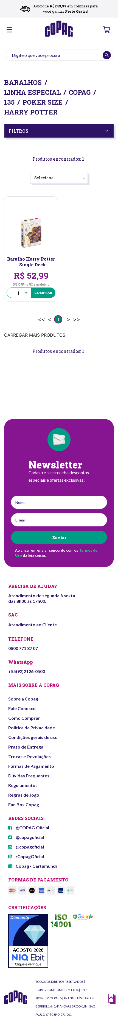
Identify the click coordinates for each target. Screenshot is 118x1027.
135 (9, 102)
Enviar (59, 537)
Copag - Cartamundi (36, 866)
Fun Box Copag (23, 804)
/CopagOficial (29, 856)
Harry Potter (31, 112)
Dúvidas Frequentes (28, 775)
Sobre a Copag (23, 698)
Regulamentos (23, 785)
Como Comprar (24, 718)
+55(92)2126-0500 (26, 671)
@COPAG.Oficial (32, 827)
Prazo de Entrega (25, 746)
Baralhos (23, 82)
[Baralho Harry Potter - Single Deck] (31, 232)
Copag (80, 92)
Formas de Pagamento (31, 766)
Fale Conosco (22, 708)
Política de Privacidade (31, 727)
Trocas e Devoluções (29, 756)
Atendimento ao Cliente (32, 624)
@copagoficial (29, 837)
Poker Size (43, 102)
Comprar (43, 293)
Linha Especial (32, 92)
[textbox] (59, 55)
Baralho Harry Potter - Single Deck (31, 261)
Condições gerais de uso (33, 737)
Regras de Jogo (23, 794)
